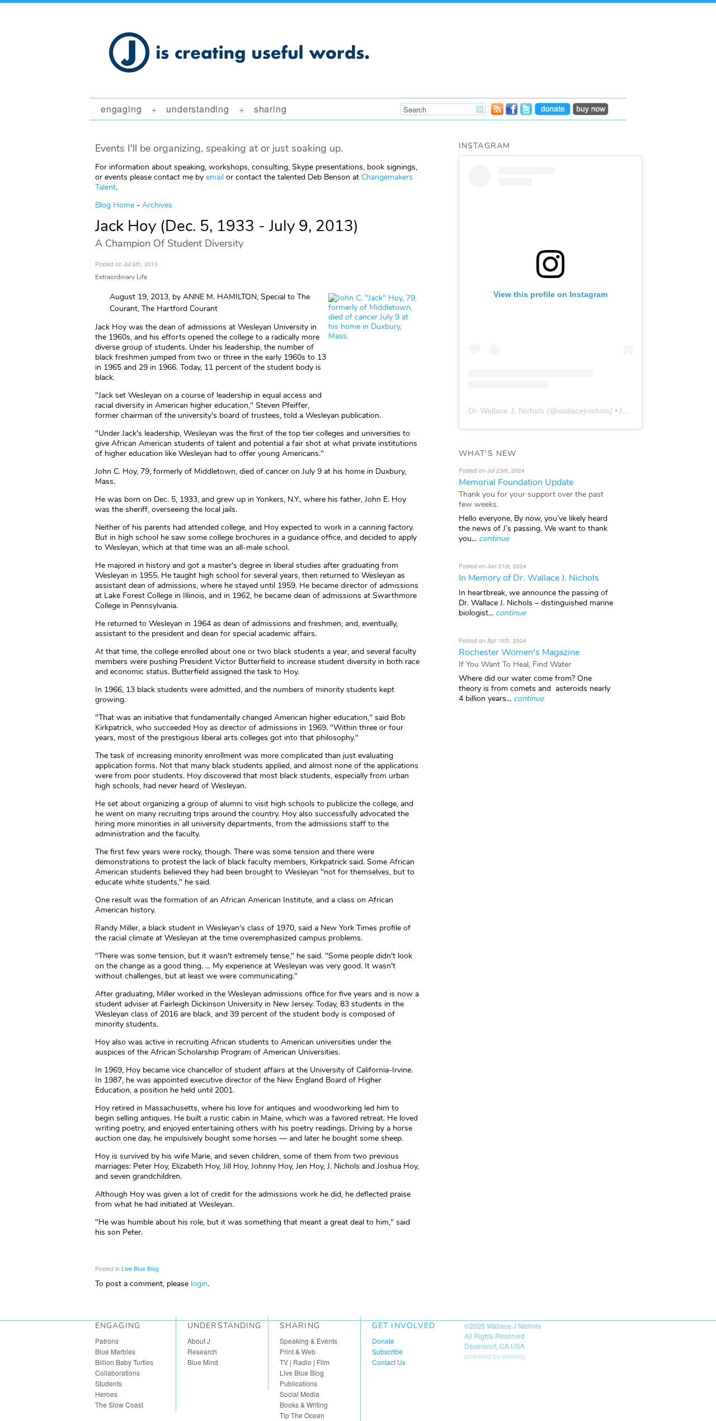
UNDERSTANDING (197, 108)
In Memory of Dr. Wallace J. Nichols (529, 578)
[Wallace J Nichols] (240, 85)
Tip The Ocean (302, 1415)
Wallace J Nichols (514, 1325)
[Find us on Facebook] (512, 111)
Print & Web (297, 1351)
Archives (157, 205)
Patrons (107, 1340)
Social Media (299, 1394)
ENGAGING (121, 108)
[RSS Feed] (497, 111)
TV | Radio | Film (304, 1362)
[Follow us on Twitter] (526, 111)
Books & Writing (304, 1404)
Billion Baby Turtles (124, 1362)
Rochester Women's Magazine (519, 652)
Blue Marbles (115, 1351)
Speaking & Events (308, 1340)
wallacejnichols (583, 410)
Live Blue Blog (140, 1269)
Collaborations (117, 1372)
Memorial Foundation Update (516, 482)
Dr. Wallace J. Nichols (506, 410)
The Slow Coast (119, 1404)
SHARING (270, 108)
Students (108, 1383)
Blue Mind (202, 1362)
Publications (298, 1383)
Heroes (106, 1394)
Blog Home (114, 205)
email (215, 177)
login (199, 1283)
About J (198, 1340)
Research (202, 1351)
